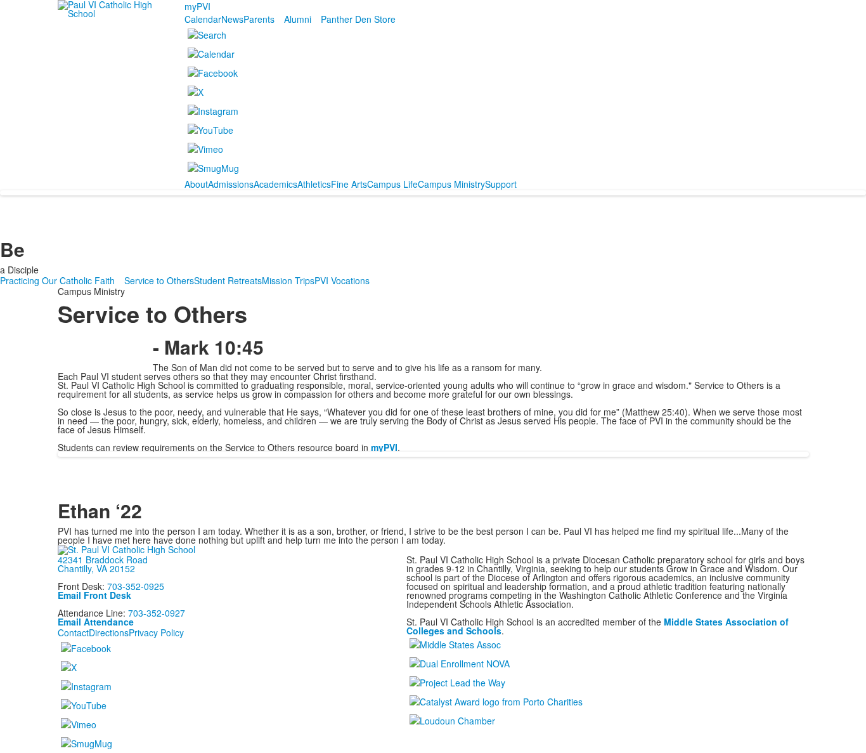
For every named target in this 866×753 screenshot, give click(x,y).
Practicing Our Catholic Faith (57, 280)
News (232, 19)
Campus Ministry (451, 184)
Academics (275, 184)
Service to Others (159, 280)
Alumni (297, 19)
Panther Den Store (358, 19)
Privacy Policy (156, 632)
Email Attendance (96, 621)
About (196, 184)
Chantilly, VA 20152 (96, 568)
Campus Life (392, 184)
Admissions (231, 184)
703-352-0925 (135, 586)
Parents (259, 19)
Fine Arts (349, 184)
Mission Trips (288, 280)
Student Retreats (228, 280)
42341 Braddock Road (103, 559)
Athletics (314, 184)
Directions (109, 632)
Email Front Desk (94, 595)
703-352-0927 (156, 612)
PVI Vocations (342, 280)
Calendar (202, 19)
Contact (73, 632)
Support (501, 184)
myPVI (197, 6)
